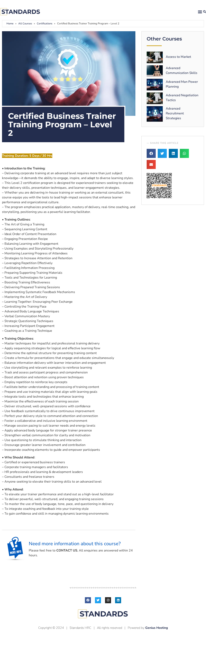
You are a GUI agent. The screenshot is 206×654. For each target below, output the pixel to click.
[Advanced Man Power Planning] (155, 84)
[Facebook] (88, 600)
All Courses (25, 23)
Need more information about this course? (75, 543)
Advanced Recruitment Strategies (175, 113)
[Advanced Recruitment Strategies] (155, 114)
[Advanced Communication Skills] (155, 71)
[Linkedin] (118, 600)
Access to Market (178, 57)
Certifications (44, 23)
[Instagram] (108, 600)
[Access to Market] (155, 57)
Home (9, 23)
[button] (200, 11)
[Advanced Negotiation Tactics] (155, 98)
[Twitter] (98, 600)
